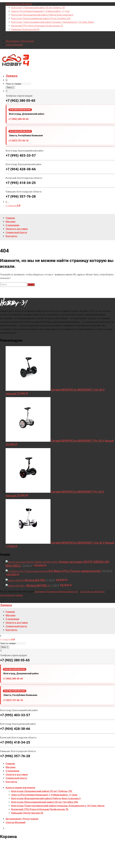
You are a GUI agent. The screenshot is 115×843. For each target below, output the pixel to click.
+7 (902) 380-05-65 (18, 119)
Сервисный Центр (16, 778)
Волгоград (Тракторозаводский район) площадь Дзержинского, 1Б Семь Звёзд (52, 22)
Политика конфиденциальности (62, 591)
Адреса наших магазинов (19, 4)
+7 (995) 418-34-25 (21, 183)
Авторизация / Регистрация (20, 41)
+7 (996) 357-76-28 (21, 196)
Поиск (9, 87)
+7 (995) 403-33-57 (21, 155)
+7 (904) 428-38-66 (21, 169)
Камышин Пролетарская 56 (25, 29)
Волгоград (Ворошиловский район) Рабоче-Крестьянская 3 (42, 15)
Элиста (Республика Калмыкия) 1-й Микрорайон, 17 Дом (40, 11)
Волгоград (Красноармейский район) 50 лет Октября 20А (40, 18)
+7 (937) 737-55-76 (18, 140)
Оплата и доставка (17, 774)
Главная (10, 763)
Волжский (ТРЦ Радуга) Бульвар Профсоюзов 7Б (37, 25)
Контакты (11, 781)
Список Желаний (14, 44)
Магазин (10, 767)
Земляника (40, 591)
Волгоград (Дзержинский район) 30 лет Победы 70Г (38, 7)
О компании (12, 770)
